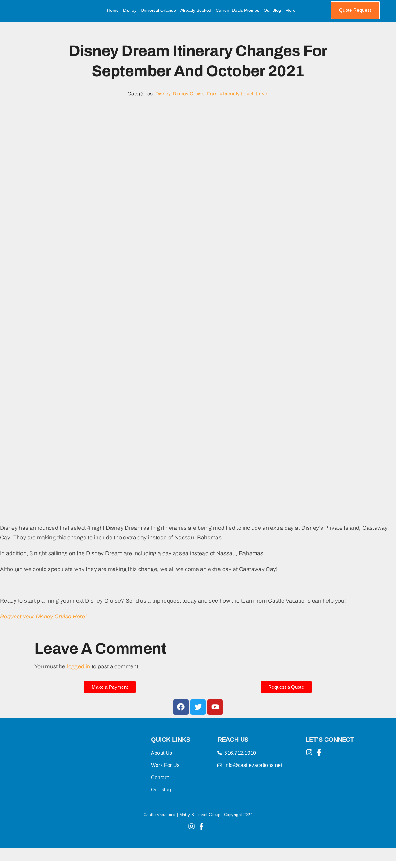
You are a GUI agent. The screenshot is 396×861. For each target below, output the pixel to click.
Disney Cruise (188, 93)
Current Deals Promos (237, 10)
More (290, 10)
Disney (129, 10)
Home (113, 10)
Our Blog (272, 10)
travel (262, 93)
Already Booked (195, 10)
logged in (78, 666)
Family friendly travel (230, 93)
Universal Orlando (158, 10)
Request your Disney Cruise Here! (43, 616)
